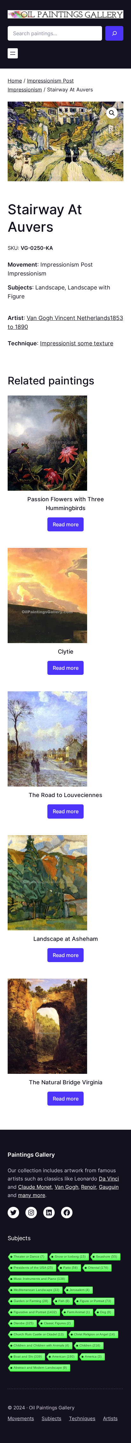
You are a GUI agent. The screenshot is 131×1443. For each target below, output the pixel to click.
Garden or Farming (31, 1301)
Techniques (82, 1418)
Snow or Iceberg (70, 1256)
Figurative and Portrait (35, 1312)
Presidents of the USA (33, 1267)
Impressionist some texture (76, 343)
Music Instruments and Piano (39, 1278)
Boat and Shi (28, 1356)
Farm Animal (78, 1312)
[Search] (114, 33)
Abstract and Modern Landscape (40, 1367)
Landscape (50, 287)
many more (31, 1195)
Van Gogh (66, 1187)
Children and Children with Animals (41, 1345)
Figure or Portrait (95, 1301)
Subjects (51, 1418)
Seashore (106, 1256)
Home (15, 80)
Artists (110, 1418)
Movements (21, 1418)
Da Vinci (109, 1178)
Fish (64, 1301)
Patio (70, 1267)
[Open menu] (13, 53)
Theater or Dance (29, 1256)
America (93, 1356)
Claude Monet (35, 1187)
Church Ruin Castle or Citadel (39, 1334)
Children (89, 1345)
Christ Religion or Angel (94, 1334)
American (63, 1356)
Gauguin (109, 1187)
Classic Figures (57, 1323)
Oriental (98, 1267)
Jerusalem (79, 1290)
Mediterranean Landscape (36, 1290)
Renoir (88, 1187)
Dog (105, 1312)
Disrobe (23, 1323)
